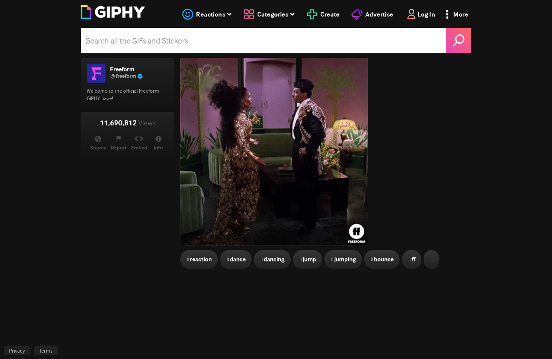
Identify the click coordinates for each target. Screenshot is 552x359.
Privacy (17, 351)
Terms (46, 351)
